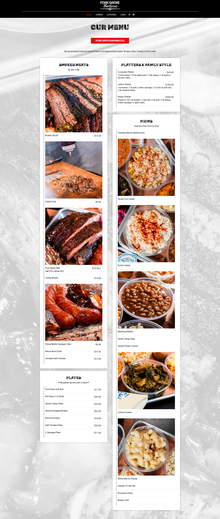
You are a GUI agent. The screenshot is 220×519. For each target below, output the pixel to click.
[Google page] (134, 14)
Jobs (123, 14)
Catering (111, 14)
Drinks (99, 14)
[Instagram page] (129, 14)
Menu (89, 14)
